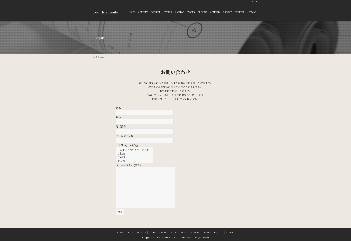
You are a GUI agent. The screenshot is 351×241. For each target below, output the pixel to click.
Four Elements (105, 12)
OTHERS (153, 232)
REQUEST (218, 232)
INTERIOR (141, 232)
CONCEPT (130, 232)
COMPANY (196, 232)
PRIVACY (207, 232)
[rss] (252, 1)
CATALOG (163, 232)
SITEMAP (230, 232)
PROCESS (184, 232)
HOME (120, 232)
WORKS (174, 232)
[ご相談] (134, 153)
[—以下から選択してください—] (134, 150)
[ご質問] (134, 157)
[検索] (256, 1)
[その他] (134, 160)
